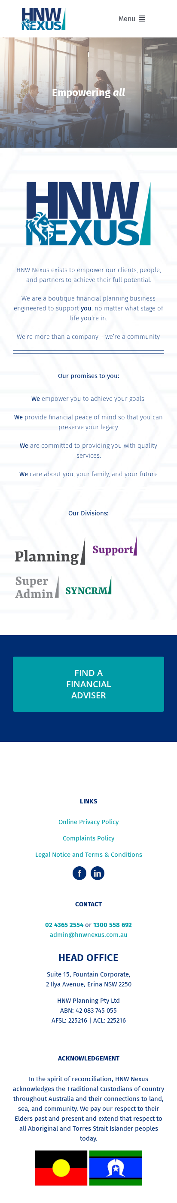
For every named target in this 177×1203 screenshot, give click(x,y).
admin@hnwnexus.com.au (89, 935)
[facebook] (79, 873)
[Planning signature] (49, 539)
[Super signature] (36, 578)
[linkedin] (97, 873)
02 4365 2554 (64, 925)
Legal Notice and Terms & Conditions (88, 855)
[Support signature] (115, 539)
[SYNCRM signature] (88, 578)
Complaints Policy (88, 838)
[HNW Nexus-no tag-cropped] (43, 10)
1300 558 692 (112, 925)
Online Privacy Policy (88, 822)
